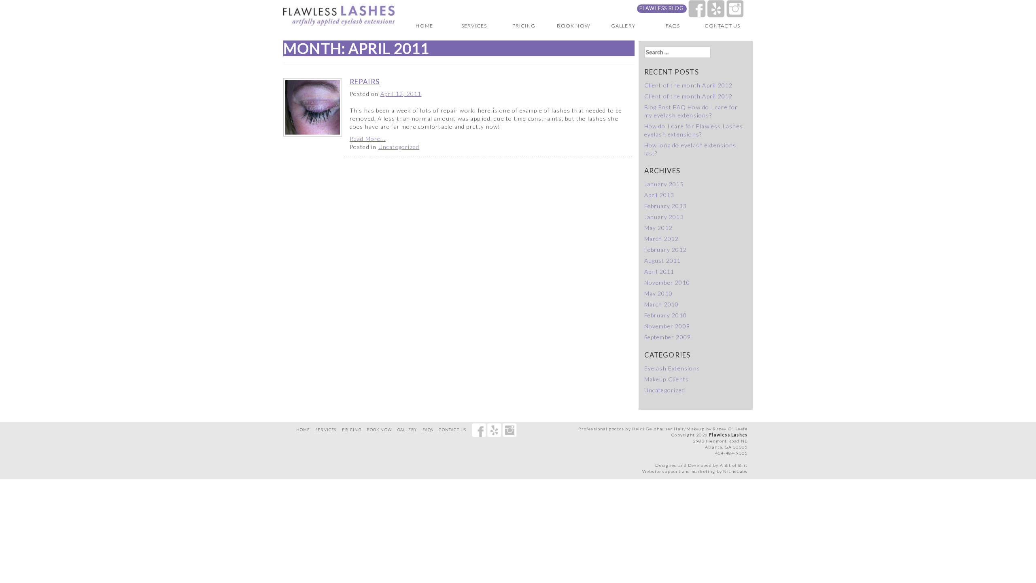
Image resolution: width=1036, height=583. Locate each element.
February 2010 (665, 315)
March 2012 (661, 238)
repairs (365, 81)
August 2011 (662, 260)
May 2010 (658, 293)
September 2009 (667, 337)
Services (474, 26)
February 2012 (665, 249)
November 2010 (667, 282)
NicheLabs (735, 471)
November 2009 (667, 326)
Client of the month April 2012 (688, 85)
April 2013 (659, 194)
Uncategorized (399, 146)
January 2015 (664, 184)
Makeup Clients (666, 379)
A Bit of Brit (734, 465)
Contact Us (722, 26)
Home (424, 26)
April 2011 (659, 271)
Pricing (523, 26)
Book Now (573, 26)
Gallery (623, 26)
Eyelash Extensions (672, 368)
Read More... (368, 138)
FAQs (673, 26)
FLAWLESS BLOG (661, 8)
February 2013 (665, 205)
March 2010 (661, 304)
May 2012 (658, 227)
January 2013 (664, 216)
